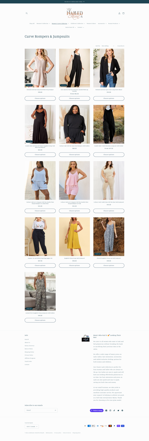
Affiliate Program (30, 358)
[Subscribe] (55, 410)
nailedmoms (31, 432)
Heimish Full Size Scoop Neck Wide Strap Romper (40, 89)
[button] (27, 13)
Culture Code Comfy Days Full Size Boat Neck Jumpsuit (109, 202)
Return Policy (29, 348)
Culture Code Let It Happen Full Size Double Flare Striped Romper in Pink (74, 202)
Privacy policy (57, 432)
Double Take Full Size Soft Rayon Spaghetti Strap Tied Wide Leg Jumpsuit (40, 146)
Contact (27, 364)
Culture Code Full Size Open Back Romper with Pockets (74, 146)
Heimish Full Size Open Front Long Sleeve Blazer (109, 89)
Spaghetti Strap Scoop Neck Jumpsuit (74, 258)
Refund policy (49, 432)
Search (27, 339)
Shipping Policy (29, 352)
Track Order (28, 361)
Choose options (40, 98)
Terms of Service (29, 345)
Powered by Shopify (39, 432)
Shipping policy (76, 432)
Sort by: (98, 46)
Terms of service (67, 432)
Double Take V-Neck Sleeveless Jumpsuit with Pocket (108, 146)
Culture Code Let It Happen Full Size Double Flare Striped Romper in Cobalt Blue (40, 202)
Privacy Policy (29, 355)
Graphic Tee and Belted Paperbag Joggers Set (40, 258)
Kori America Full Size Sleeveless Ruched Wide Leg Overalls (74, 90)
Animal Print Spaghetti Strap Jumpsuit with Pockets (40, 313)
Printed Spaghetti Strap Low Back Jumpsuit (109, 258)
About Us (27, 342)
